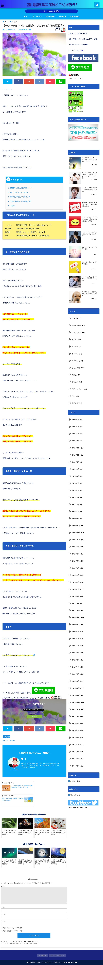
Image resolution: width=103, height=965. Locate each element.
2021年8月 (76, 554)
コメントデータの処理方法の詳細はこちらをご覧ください (18, 943)
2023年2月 (76, 434)
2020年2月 (76, 681)
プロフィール (36, 16)
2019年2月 (76, 766)
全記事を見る (75, 781)
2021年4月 (76, 582)
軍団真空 (6, 737)
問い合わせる (75, 795)
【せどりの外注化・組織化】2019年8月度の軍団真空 (25, 832)
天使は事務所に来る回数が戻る (20, 201)
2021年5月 (76, 575)
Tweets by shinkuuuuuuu (77, 807)
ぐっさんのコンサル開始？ (52, 11)
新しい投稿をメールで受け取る (12, 931)
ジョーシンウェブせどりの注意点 (89, 263)
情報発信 (75, 382)
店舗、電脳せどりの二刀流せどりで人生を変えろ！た (47, 962)
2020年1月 (76, 688)
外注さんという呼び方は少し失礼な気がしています (89, 293)
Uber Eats (75, 318)
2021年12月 (76, 526)
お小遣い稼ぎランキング (76, 78)
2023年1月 (76, 441)
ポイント (75, 354)
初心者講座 (62, 16)
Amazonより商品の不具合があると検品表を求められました (89, 204)
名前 (3, 907)
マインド (75, 361)
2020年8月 (76, 639)
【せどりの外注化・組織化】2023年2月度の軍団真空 (9, 862)
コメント (4, 886)
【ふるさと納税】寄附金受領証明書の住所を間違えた (89, 189)
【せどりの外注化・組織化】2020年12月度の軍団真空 (58, 832)
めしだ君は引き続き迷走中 (18, 192)
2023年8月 (76, 420)
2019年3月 (76, 759)
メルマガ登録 (50, 16)
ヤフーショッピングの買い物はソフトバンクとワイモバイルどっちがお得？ (89, 175)
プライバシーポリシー (57, 955)
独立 (73, 396)
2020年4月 (76, 667)
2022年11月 (76, 448)
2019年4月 (76, 752)
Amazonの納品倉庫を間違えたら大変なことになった (89, 278)
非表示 (20, 180)
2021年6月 (76, 568)
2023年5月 (76, 427)
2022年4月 (76, 497)
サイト (3, 921)
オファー (75, 347)
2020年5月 (76, 660)
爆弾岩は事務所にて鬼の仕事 (19, 197)
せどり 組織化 (9, 740)
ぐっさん (57, 30)
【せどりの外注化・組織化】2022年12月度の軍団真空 (42, 862)
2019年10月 (76, 709)
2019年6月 (76, 738)
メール (3, 914)
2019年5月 (76, 745)
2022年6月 (76, 483)
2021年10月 (76, 540)
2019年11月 (76, 702)
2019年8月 (76, 723)
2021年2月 (76, 596)
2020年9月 (76, 632)
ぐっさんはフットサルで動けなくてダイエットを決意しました (89, 159)
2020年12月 (76, 610)
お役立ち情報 (76, 325)
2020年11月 (76, 617)
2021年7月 (76, 561)
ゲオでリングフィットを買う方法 (89, 248)
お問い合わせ (74, 16)
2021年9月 (76, 547)
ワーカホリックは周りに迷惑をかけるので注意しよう (89, 234)
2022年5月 (76, 490)
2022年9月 (76, 462)
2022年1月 (76, 518)
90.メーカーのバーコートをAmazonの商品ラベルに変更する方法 (90, 219)
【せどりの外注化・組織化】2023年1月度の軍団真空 (25, 862)
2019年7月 (76, 730)
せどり (74, 339)
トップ (26, 16)
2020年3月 (76, 674)
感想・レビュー (77, 389)
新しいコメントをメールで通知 (12, 928)
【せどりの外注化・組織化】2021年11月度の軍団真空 (42, 832)
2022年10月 (76, 455)
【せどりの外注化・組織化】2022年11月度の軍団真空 (58, 862)
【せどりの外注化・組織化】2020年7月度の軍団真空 (9, 832)
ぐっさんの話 (76, 332)
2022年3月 (76, 504)
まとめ (12, 206)
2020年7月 (76, 646)
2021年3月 (76, 589)
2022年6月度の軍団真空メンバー (21, 188)
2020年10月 (76, 624)
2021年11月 (76, 533)
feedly (35, 716)
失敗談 (74, 375)
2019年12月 (76, 695)
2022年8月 (76, 469)
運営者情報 (42, 955)
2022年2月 (76, 511)
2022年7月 (76, 476)
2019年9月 (76, 716)
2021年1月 (76, 603)
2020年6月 (76, 653)
